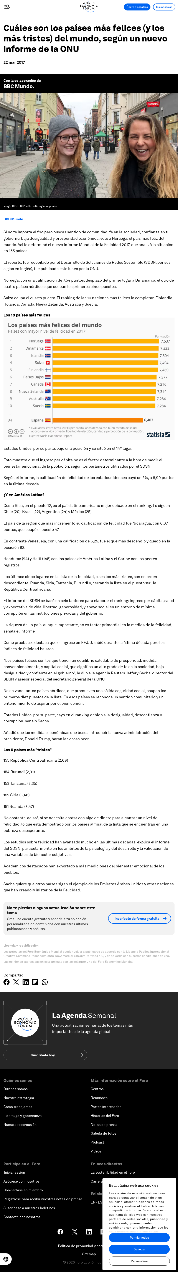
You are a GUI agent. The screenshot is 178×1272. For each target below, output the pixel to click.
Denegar (139, 1249)
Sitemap (89, 1254)
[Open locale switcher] (6, 1259)
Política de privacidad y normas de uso (89, 1246)
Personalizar (139, 1261)
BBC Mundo (18, 86)
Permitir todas (139, 1237)
